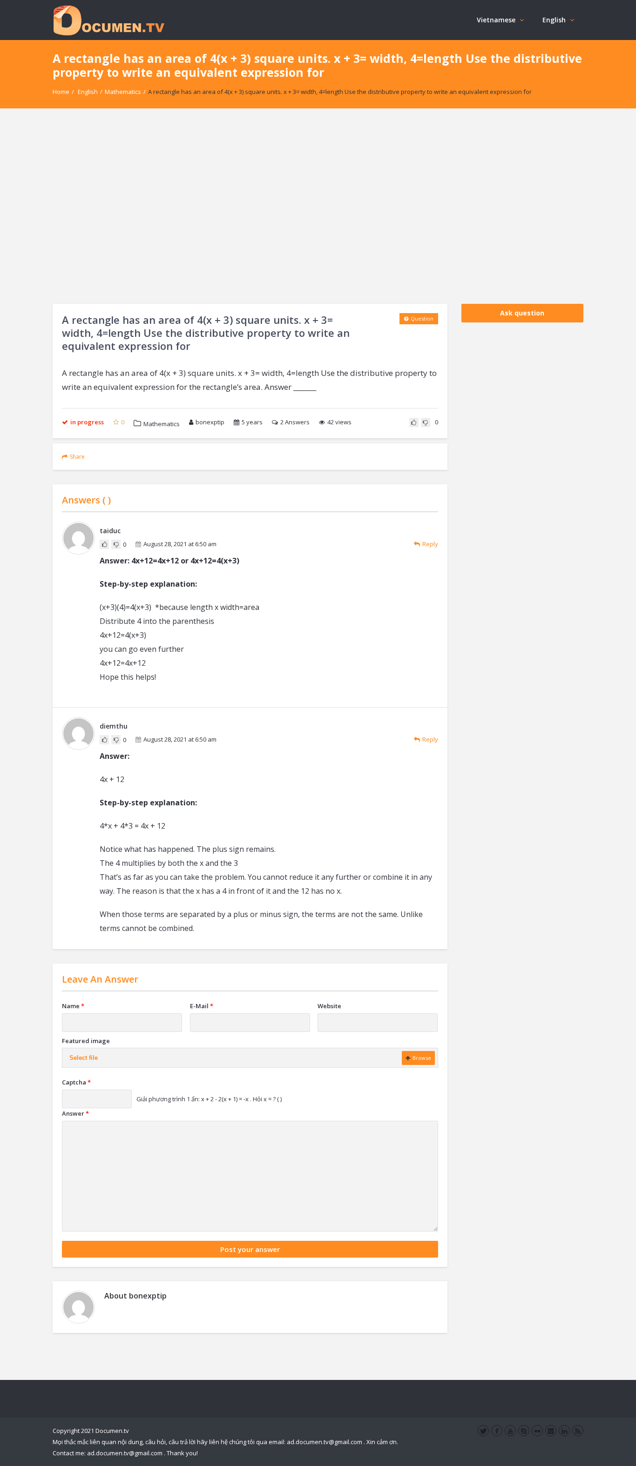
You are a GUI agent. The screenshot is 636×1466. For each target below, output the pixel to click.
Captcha (76, 1082)
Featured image (86, 1041)
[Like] (414, 422)
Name (73, 1006)
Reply (430, 544)
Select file (83, 1057)
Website (329, 1006)
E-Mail (201, 1006)
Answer (75, 1113)
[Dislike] (425, 422)
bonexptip (210, 422)
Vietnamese (496, 19)
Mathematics (123, 91)
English (554, 19)
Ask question (522, 312)
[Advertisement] (318, 206)
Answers (295, 422)
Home (61, 91)
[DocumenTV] (108, 19)
